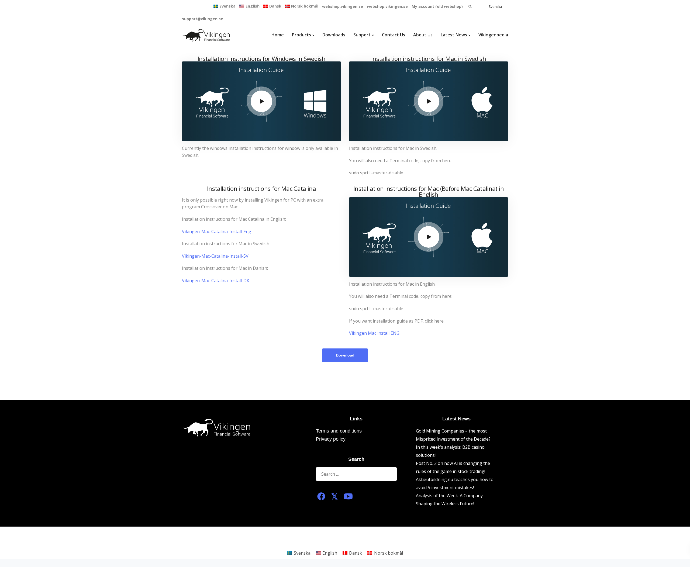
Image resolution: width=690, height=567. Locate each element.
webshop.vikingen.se (342, 6)
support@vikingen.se (202, 18)
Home (277, 35)
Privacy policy (331, 439)
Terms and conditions (339, 431)
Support (362, 35)
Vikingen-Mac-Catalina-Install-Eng (216, 231)
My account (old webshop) (437, 6)
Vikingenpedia (493, 35)
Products (301, 35)
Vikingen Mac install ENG (374, 333)
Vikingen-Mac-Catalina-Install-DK (215, 281)
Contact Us (393, 35)
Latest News (454, 35)
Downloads (333, 35)
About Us (423, 35)
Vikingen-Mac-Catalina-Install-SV (215, 256)
